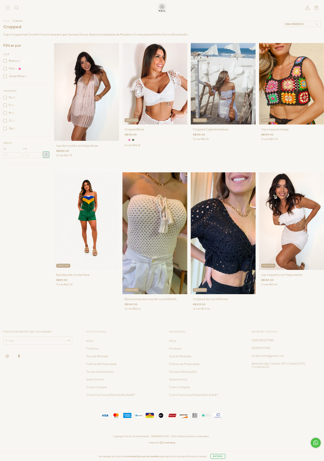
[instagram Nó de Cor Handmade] (7, 356)
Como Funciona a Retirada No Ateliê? (110, 395)
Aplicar (46, 154)
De (4, 149)
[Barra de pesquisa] (16, 8)
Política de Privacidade (101, 364)
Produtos (92, 348)
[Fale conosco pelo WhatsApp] (316, 443)
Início (6, 20)
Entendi (218, 456)
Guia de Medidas (97, 356)
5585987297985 (263, 340)
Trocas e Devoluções (100, 371)
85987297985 (261, 348)
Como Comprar (96, 387)
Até (25, 149)
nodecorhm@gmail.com (268, 356)
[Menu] (8, 8)
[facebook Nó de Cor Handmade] (19, 356)
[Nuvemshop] (162, 443)
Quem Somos (95, 379)
